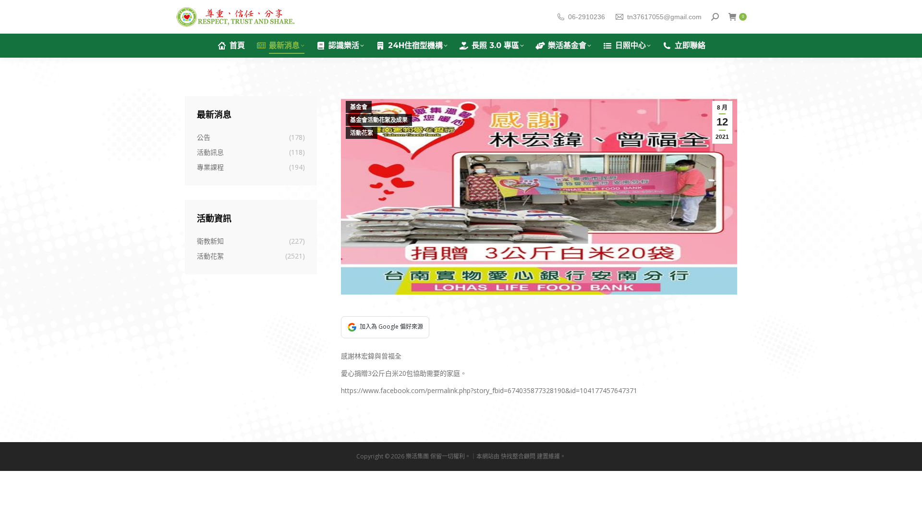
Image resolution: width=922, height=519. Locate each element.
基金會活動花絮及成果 (379, 120)
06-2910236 (586, 17)
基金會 (358, 107)
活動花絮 (361, 133)
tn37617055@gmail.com (664, 17)
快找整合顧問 (518, 456)
